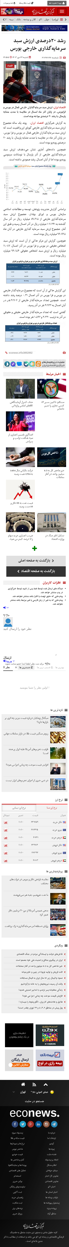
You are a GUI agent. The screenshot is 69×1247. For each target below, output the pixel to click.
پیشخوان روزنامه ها (52, 1203)
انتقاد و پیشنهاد (51, 1160)
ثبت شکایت (17, 1203)
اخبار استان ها (52, 1192)
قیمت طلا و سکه (25, 3)
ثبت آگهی (17, 1192)
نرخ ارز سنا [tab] (52, 808)
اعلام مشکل (52, 1165)
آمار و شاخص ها (17, 1160)
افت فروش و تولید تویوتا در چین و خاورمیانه (42, 972)
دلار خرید (57, 822)
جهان (46, 19)
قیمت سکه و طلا (17, 1138)
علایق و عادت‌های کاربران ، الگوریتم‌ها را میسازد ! (41, 1002)
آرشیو (51, 1144)
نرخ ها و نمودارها (17, 1144)
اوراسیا (55, 19)
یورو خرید (57, 830)
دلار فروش (57, 845)
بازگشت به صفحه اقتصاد (37, 571)
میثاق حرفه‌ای (52, 1171)
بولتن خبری (17, 1181)
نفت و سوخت (8, 3)
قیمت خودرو (17, 1154)
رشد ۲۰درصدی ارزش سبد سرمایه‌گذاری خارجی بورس (38, 45)
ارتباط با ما (51, 1138)
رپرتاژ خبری (17, 1214)
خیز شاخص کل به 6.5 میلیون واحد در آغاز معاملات (39, 966)
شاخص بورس (17, 1149)
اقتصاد (10, 66)
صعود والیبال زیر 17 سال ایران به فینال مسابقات (41, 978)
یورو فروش (57, 853)
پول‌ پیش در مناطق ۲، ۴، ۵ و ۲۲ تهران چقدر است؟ (40, 1008)
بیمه (11, 19)
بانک (18, 19)
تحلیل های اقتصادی (17, 1171)
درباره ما (51, 1133)
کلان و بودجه (29, 19)
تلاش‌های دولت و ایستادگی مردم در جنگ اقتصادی (40, 954)
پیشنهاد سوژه (17, 1133)
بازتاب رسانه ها (51, 1197)
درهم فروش (56, 860)
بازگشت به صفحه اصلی (34, 561)
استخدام (17, 1176)
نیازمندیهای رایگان (17, 1187)
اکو (40, 19)
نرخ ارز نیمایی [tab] (19, 808)
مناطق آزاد (51, 1214)
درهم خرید (56, 837)
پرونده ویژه (52, 1208)
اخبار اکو (51, 1187)
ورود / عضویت (56, 3)
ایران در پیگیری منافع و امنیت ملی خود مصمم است (39, 960)
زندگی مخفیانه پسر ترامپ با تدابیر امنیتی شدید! (41, 990)
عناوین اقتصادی (51, 1181)
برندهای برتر (17, 1208)
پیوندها (52, 1149)
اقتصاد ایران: (59, 107)
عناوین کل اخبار (51, 1176)
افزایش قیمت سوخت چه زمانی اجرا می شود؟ (42, 996)
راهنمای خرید (17, 1197)
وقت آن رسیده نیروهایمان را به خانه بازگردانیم (42, 984)
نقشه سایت (51, 1154)
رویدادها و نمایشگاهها (17, 1165)
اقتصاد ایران (37, 123)
